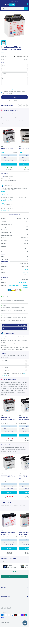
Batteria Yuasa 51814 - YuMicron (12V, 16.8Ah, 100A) (8, 533)
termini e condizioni (5, 89)
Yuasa (2, 53)
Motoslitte (25, 287)
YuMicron (25, 272)
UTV (19, 285)
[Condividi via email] (27, 105)
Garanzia (3, 191)
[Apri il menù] (2, 4)
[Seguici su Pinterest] (8, 608)
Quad (17, 285)
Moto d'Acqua (24, 285)
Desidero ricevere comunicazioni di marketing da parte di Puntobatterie (14, 92)
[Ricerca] (26, 8)
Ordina (14, 97)
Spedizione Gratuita (14, 1)
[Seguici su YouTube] (10, 608)
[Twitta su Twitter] (24, 105)
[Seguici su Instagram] (5, 608)
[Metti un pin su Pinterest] (21, 105)
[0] (26, 4)
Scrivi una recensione (14, 577)
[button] (24, 622)
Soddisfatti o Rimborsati (6, 200)
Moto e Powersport (23, 282)
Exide (2, 146)
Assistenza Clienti (5, 210)
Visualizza (9, 435)
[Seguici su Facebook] (2, 608)
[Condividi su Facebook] (19, 105)
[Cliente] (23, 4)
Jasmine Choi (17, 624)
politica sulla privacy (16, 89)
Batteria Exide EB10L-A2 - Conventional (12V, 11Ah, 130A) (7, 149)
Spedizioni (3, 182)
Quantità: (4, 73)
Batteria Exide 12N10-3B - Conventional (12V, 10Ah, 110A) (7, 418)
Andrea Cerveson (10, 624)
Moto (10, 285)
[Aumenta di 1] (25, 74)
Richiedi (9, 548)
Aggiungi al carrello (9, 164)
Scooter (13, 285)
